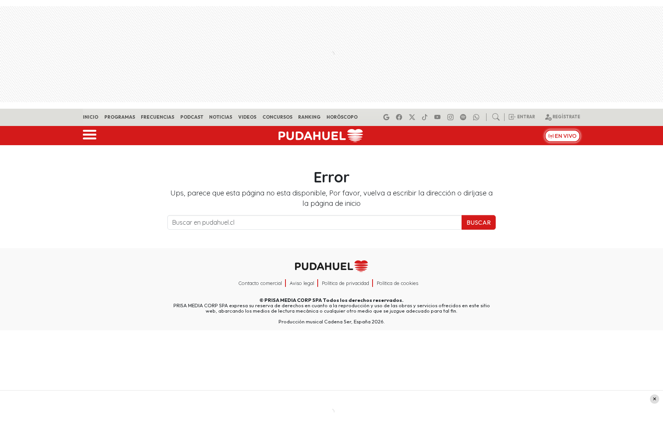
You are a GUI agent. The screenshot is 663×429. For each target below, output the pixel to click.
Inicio (90, 117)
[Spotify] (464, 117)
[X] (413, 117)
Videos (247, 117)
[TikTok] (426, 117)
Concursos (277, 117)
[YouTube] (438, 117)
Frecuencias (157, 117)
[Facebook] (400, 117)
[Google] (387, 117)
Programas (119, 117)
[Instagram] (451, 117)
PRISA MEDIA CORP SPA (293, 300)
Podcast (191, 117)
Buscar (479, 222)
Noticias (220, 117)
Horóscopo (342, 117)
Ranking (309, 117)
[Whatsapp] (477, 117)
